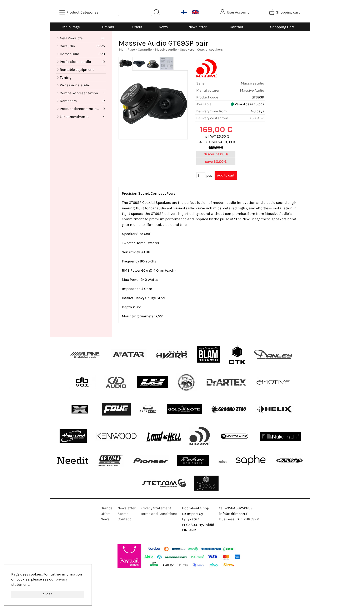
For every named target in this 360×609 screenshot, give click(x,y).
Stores (123, 514)
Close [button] (47, 594)
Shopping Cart (282, 27)
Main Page (71, 27)
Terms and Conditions (158, 514)
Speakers (187, 49)
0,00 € (254, 118)
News (163, 27)
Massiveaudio (252, 83)
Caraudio (145, 49)
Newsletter (197, 27)
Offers (137, 27)
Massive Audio (166, 49)
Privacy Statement (155, 508)
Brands (108, 27)
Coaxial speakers (210, 49)
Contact (236, 27)
